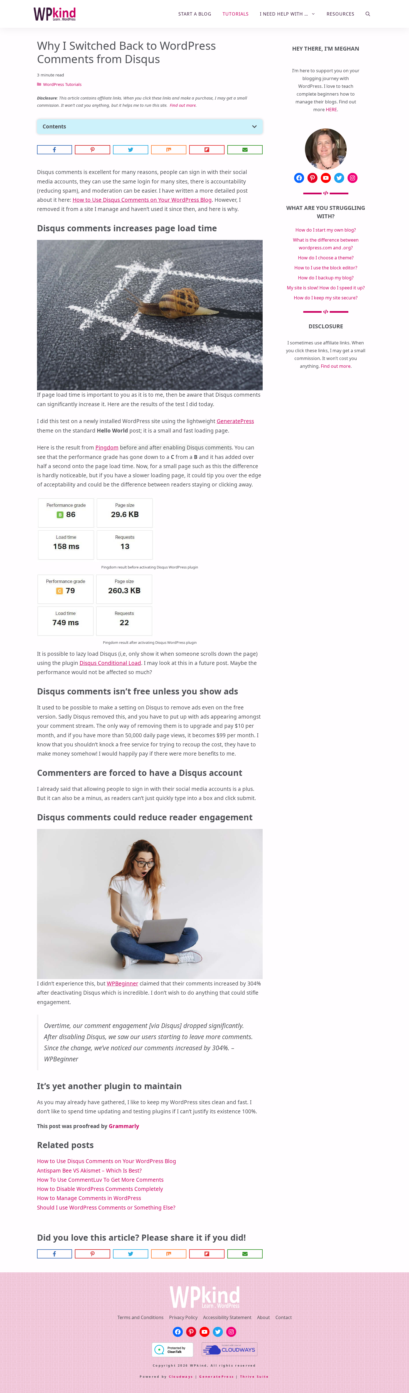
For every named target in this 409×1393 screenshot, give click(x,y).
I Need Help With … (284, 14)
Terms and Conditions (140, 1317)
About (263, 1317)
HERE (331, 109)
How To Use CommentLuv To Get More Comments (100, 1179)
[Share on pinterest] (92, 149)
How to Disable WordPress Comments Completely (100, 1189)
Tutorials (236, 14)
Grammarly (124, 1126)
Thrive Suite (254, 1376)
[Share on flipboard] (207, 149)
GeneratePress (235, 421)
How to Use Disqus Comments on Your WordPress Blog (142, 199)
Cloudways (181, 1376)
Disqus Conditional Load (110, 663)
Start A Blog (194, 14)
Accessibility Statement (227, 1317)
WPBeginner (122, 983)
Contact (283, 1317)
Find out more (183, 105)
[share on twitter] (130, 149)
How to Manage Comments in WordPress (89, 1198)
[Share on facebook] (54, 149)
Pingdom (107, 447)
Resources (340, 14)
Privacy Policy (183, 1317)
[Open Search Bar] (368, 14)
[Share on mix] (168, 149)
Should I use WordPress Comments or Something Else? (106, 1207)
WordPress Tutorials (62, 84)
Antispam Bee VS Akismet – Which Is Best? (89, 1170)
